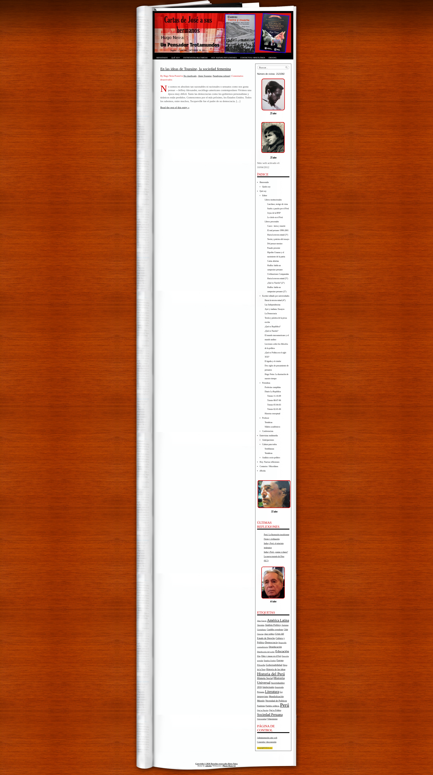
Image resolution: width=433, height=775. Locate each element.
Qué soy (175, 58)
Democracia (271, 642)
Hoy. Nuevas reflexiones (224, 58)
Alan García (261, 621)
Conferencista (267, 431)
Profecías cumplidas (273, 387)
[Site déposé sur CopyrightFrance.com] (264, 748)
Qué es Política (275, 710)
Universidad (262, 719)
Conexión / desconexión (266, 742)
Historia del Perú (271, 674)
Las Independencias (272, 305)
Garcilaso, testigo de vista (277, 204)
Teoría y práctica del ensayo (278, 239)
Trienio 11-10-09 (274, 396)
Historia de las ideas (275, 669)
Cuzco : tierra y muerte (276, 226)
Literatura (272, 691)
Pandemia (261, 706)
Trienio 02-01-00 (274, 409)
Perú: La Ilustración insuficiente (276, 534)
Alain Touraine (205, 76)
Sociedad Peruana (270, 715)
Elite (259, 656)
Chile (286, 629)
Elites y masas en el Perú (271, 656)
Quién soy (266, 187)
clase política (269, 634)
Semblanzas (269, 449)
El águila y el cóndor (273, 361)
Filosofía (261, 665)
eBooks (272, 58)
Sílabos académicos (272, 427)
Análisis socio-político (271, 457)
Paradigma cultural (221, 76)
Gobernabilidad (274, 664)
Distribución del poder (266, 652)
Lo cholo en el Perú (275, 217)
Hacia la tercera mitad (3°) (277, 235)
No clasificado (190, 76)
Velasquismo (272, 719)
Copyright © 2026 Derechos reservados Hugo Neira (216, 764)
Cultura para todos (269, 444)
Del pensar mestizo (274, 243)
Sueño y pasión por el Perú (278, 208)
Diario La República (273, 391)
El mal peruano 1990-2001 (278, 230)
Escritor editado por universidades (275, 296)
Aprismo (285, 625)
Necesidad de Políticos (276, 700)
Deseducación (275, 646)
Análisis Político (273, 625)
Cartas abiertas (273, 261)
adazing (208, 766)
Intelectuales (268, 687)
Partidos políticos (272, 706)
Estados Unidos (270, 661)
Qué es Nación (262, 710)
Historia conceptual (272, 413)
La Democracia (271, 313)
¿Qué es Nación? (271, 331)
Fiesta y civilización (272, 539)
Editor (264, 195)
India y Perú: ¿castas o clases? (276, 552)
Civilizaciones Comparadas (278, 274)
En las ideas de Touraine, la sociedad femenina (195, 69)
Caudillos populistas (275, 629)
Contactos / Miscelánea (252, 58)
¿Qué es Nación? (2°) (275, 283)
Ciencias (260, 634)
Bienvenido (162, 58)
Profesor (265, 418)
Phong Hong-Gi (229, 766)
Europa (280, 660)
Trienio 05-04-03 (274, 405)
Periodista (266, 383)
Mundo (261, 700)
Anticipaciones (268, 440)
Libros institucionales (273, 200)
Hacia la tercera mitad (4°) (275, 300)
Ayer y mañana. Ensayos (274, 309)
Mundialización (276, 696)
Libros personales (272, 221)
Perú (284, 705)
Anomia (260, 625)
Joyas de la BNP (274, 213)
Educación (282, 651)
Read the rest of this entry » (174, 107)
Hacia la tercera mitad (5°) (277, 278)
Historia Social (265, 678)
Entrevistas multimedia (195, 58)
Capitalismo (261, 630)
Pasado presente (273, 248)
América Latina (278, 620)
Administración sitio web (267, 738)
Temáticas (268, 422)
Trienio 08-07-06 (274, 400)
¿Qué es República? (272, 326)
